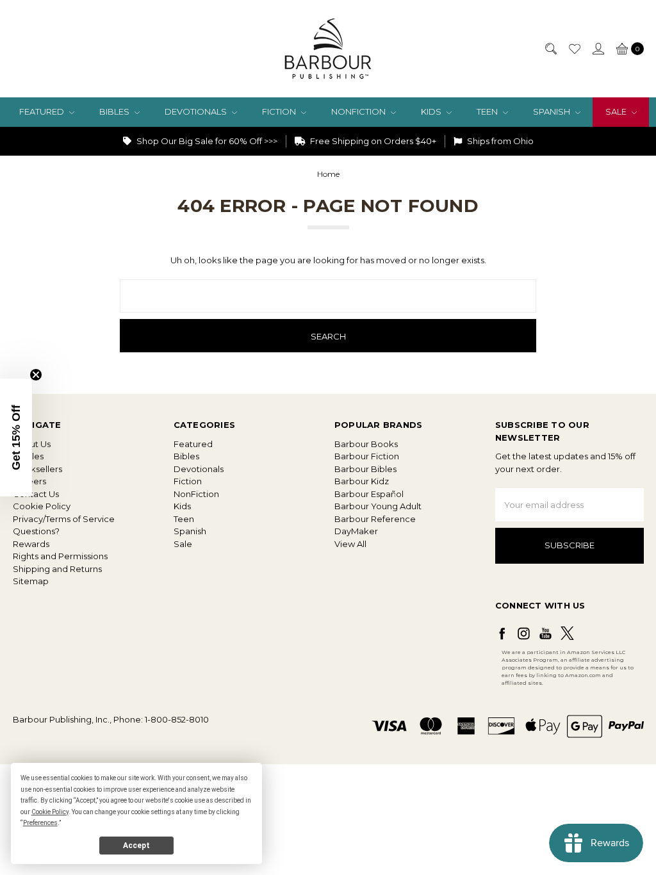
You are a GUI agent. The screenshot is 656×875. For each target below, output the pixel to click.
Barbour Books (366, 444)
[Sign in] (598, 48)
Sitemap (31, 581)
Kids (432, 111)
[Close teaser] (35, 374)
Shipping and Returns (57, 569)
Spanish (552, 111)
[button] (16, 437)
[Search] (550, 48)
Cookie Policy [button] (50, 811)
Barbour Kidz (361, 481)
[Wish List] (574, 48)
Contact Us (36, 494)
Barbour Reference (375, 519)
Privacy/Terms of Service (64, 519)
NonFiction (359, 111)
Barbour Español (369, 494)
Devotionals (197, 111)
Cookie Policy (41, 506)
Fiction (280, 111)
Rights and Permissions (60, 556)
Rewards (31, 544)
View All (350, 544)
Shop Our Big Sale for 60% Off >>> (206, 141)
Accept (136, 845)
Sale (616, 111)
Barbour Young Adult (378, 506)
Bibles (115, 111)
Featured (42, 111)
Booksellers (37, 469)
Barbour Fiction (366, 456)
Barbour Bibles (365, 469)
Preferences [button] (40, 822)
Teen (488, 111)
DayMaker (356, 531)
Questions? (36, 531)
